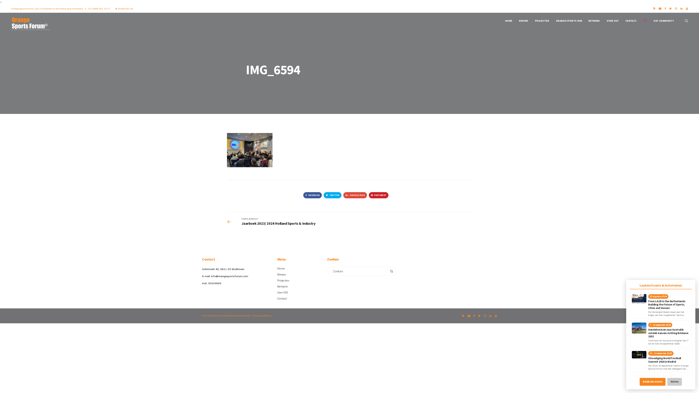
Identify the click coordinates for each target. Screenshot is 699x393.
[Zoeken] (391, 271)
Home (509, 20)
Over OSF (613, 20)
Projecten (542, 20)
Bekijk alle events (652, 381)
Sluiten (675, 381)
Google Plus (357, 195)
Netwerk (594, 20)
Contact (631, 20)
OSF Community (663, 20)
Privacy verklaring (262, 315)
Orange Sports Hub (569, 20)
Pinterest (380, 195)
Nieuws (524, 20)
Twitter (334, 195)
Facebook (314, 195)
